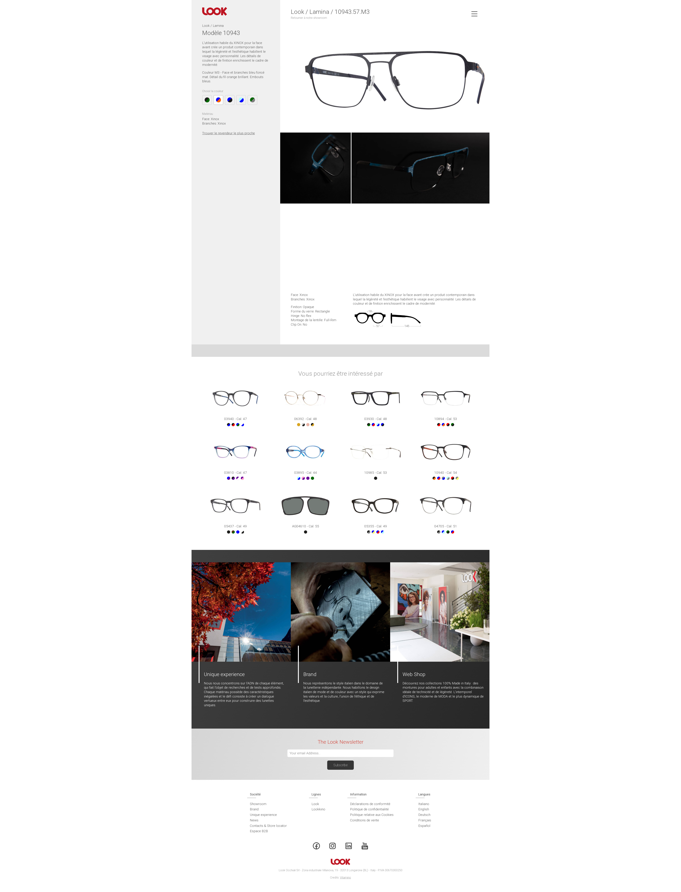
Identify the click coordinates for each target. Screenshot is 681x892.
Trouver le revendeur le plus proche (228, 133)
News (254, 820)
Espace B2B (259, 831)
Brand (254, 809)
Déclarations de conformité (370, 804)
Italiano (423, 804)
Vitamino (345, 877)
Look (315, 804)
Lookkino (318, 809)
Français (424, 820)
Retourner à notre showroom (309, 18)
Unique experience (263, 815)
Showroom (258, 804)
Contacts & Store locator (268, 826)
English (423, 809)
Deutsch (424, 815)
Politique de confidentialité (369, 809)
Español (424, 826)
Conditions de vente (364, 820)
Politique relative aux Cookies (372, 815)
